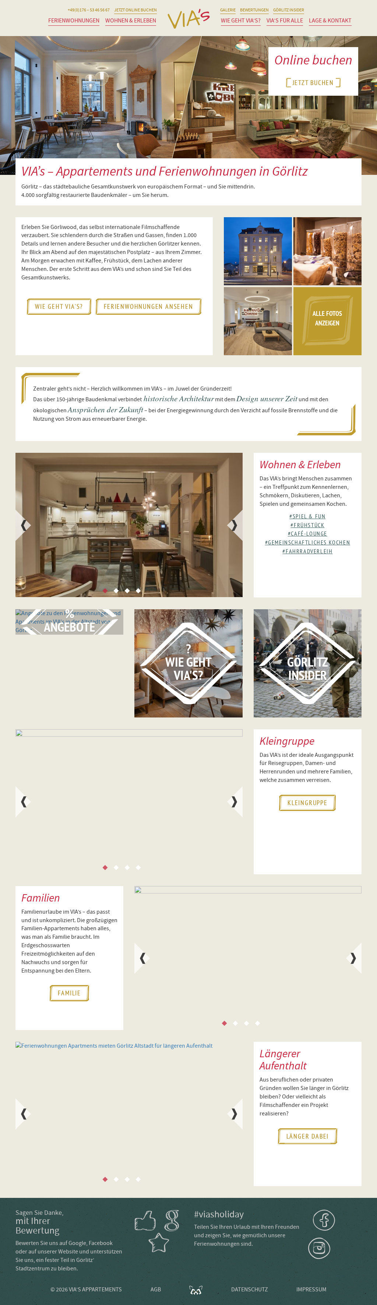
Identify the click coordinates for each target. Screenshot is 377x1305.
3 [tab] (127, 591)
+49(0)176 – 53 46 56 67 (89, 10)
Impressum (311, 1289)
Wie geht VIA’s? (241, 20)
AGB (156, 1289)
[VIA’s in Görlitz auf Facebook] (337, 1220)
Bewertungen (254, 10)
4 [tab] (138, 591)
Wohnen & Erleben (130, 20)
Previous (23, 525)
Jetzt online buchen (135, 10)
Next (235, 525)
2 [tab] (116, 591)
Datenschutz (249, 1289)
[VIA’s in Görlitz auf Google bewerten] (172, 1221)
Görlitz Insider (288, 10)
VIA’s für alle (285, 20)
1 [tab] (105, 591)
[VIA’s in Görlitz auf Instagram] (335, 1248)
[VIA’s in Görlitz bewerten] (158, 1232)
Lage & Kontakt (330, 20)
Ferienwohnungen (73, 20)
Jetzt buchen (313, 82)
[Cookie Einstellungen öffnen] (16, 1295)
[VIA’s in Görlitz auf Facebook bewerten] (145, 1221)
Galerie (228, 10)
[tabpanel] (129, 525)
